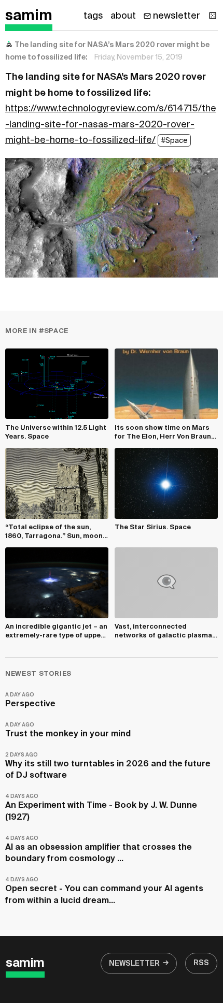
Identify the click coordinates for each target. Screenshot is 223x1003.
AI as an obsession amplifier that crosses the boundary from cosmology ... (98, 849)
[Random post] (212, 15)
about (123, 16)
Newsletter (134, 963)
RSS (201, 963)
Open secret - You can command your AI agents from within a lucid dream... (104, 891)
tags (93, 16)
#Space (174, 140)
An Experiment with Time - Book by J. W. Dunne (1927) (101, 807)
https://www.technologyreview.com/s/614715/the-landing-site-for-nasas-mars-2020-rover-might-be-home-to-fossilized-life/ (110, 124)
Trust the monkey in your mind (68, 730)
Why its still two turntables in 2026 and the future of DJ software (108, 766)
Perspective (30, 700)
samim (28, 16)
